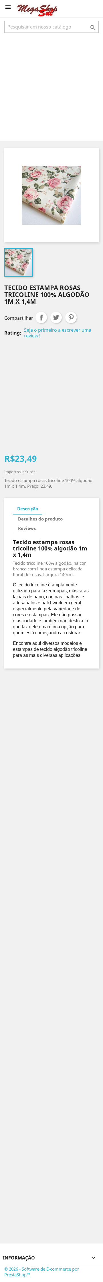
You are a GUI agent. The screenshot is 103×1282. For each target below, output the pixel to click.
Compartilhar (41, 317)
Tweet (56, 317)
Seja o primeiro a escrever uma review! (57, 333)
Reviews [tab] (27, 528)
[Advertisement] (51, 86)
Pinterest (71, 317)
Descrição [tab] (27, 508)
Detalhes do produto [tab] (40, 519)
